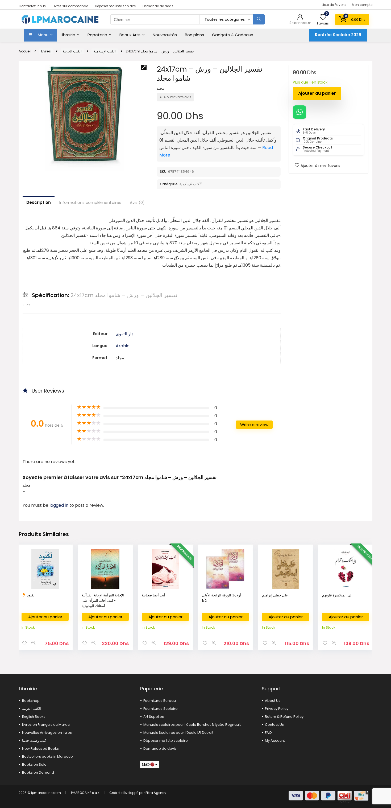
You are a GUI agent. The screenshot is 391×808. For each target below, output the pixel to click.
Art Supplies (153, 716)
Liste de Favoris (334, 4)
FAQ (268, 732)
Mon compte (362, 4)
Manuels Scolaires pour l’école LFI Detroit (178, 732)
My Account (275, 740)
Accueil (25, 51)
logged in (59, 505)
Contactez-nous (32, 6)
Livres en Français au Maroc (46, 724)
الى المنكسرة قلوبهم (337, 595)
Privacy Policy (276, 708)
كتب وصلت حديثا (34, 740)
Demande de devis (158, 6)
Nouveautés (165, 35)
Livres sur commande (70, 6)
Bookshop (31, 700)
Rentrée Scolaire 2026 (338, 35)
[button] (144, 67)
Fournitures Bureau (159, 700)
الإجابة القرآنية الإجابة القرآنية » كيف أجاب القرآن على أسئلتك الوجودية (103, 600)
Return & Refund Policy (284, 716)
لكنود (31, 595)
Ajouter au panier (317, 93)
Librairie (68, 35)
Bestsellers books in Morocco (47, 756)
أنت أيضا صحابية (153, 595)
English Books (33, 716)
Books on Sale (34, 764)
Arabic (123, 346)
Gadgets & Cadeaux (232, 35)
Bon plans (194, 35)
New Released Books (40, 748)
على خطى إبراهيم (275, 595)
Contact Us (274, 724)
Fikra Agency (155, 792)
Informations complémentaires (90, 202)
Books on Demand (38, 772)
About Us (272, 700)
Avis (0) (137, 202)
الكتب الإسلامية (105, 51)
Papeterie (97, 35)
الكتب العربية (72, 51)
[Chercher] (259, 19)
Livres (46, 51)
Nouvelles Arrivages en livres (47, 732)
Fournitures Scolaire (160, 708)
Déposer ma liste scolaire (115, 6)
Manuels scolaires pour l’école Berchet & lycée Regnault (192, 724)
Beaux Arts (129, 35)
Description (38, 202)
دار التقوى (124, 334)
